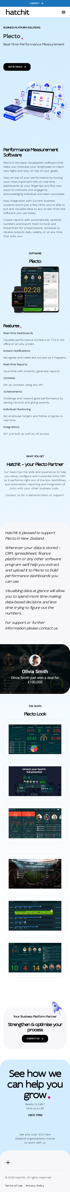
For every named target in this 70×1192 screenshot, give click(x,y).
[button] (63, 12)
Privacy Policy (35, 1185)
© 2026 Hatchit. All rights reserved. (28, 1177)
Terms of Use (13, 1185)
